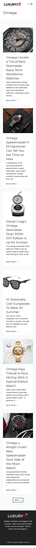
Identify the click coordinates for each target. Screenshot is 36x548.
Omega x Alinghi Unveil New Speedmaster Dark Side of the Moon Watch (16, 455)
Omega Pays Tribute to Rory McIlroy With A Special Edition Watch (17, 377)
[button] (28, 4)
